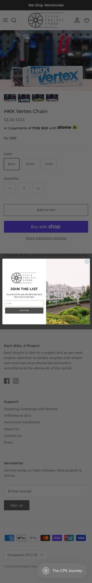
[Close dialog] (87, 261)
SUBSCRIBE (24, 311)
